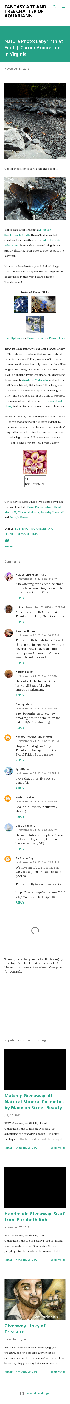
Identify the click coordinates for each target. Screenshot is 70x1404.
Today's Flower (19, 517)
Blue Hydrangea (14, 338)
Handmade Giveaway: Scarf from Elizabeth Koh (34, 1216)
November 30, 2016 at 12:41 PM (39, 862)
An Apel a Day (25, 858)
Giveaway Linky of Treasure (25, 1329)
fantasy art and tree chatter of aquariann (25, 11)
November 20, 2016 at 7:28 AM (45, 607)
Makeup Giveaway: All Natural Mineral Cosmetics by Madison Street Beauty (34, 1101)
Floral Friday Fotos (39, 507)
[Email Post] (6, 541)
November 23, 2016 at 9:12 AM (38, 676)
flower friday (14, 533)
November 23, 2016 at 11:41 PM (39, 741)
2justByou (22, 769)
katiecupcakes (25, 797)
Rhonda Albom (25, 631)
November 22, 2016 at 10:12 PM (39, 635)
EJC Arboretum (41, 528)
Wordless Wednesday (35, 380)
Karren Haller (24, 671)
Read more (58, 1148)
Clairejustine (24, 704)
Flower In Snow (36, 338)
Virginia (32, 533)
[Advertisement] (35, 1003)
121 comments (26, 1372)
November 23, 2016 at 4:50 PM (38, 708)
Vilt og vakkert (25, 825)
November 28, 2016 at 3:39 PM (38, 830)
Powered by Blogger (37, 1393)
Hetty (19, 607)
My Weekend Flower (26, 512)
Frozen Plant (57, 338)
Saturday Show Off (52, 512)
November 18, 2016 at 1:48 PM (38, 578)
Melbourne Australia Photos (34, 736)
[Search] (54, 6)
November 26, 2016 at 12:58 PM (39, 773)
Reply (20, 598)
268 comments (26, 1148)
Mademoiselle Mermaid (31, 574)
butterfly (22, 528)
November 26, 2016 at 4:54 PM (38, 801)
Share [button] (8, 546)
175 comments (26, 1260)
